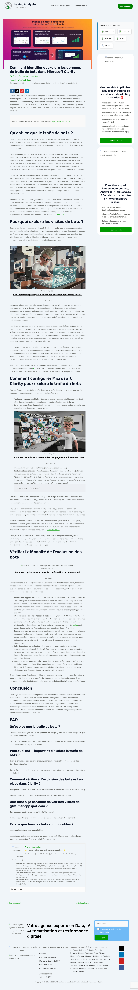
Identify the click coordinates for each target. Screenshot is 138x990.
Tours (77, 959)
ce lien (75, 625)
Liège (81, 971)
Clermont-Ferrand (77, 956)
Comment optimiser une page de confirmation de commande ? (47, 572)
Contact (42, 954)
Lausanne (90, 968)
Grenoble (106, 959)
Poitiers (96, 956)
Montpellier (94, 962)
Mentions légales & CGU (49, 961)
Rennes (99, 959)
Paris (97, 950)
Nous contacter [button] (125, 6)
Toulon (98, 965)
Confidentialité (45, 965)
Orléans (84, 959)
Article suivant (83, 903)
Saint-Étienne (99, 953)
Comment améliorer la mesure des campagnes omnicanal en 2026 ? (49, 457)
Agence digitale (45, 977)
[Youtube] (15, 889)
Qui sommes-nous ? (47, 957)
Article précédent (13, 903)
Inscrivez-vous (116, 230)
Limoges (88, 956)
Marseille (73, 965)
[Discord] (21, 889)
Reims (105, 965)
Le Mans (80, 962)
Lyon (102, 950)
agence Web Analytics (61, 121)
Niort (72, 959)
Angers (73, 962)
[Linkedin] (12, 889)
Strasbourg (90, 965)
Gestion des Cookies (47, 968)
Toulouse (73, 953)
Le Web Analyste (25, 4)
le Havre (81, 965)
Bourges (91, 959)
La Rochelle (105, 956)
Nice (87, 962)
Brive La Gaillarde (86, 950)
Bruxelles (74, 971)
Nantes (81, 953)
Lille (101, 962)
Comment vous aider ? (60, 6)
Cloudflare (60, 214)
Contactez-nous (115, 140)
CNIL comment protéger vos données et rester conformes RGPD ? (47, 294)
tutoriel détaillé (53, 530)
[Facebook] (121, 967)
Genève (82, 968)
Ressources (80, 6)
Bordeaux (89, 953)
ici (34, 368)
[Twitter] (18, 889)
